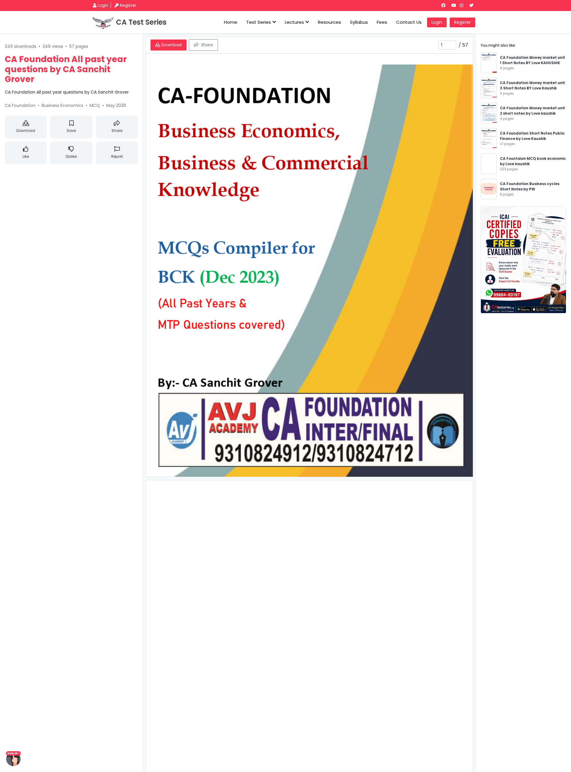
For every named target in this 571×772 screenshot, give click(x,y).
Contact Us (409, 22)
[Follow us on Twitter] (473, 5)
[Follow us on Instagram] (464, 5)
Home (230, 22)
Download (25, 130)
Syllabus (359, 22)
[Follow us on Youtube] (455, 5)
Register (128, 5)
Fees (382, 22)
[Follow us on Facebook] (445, 5)
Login (103, 5)
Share (117, 130)
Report (117, 156)
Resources (329, 22)
